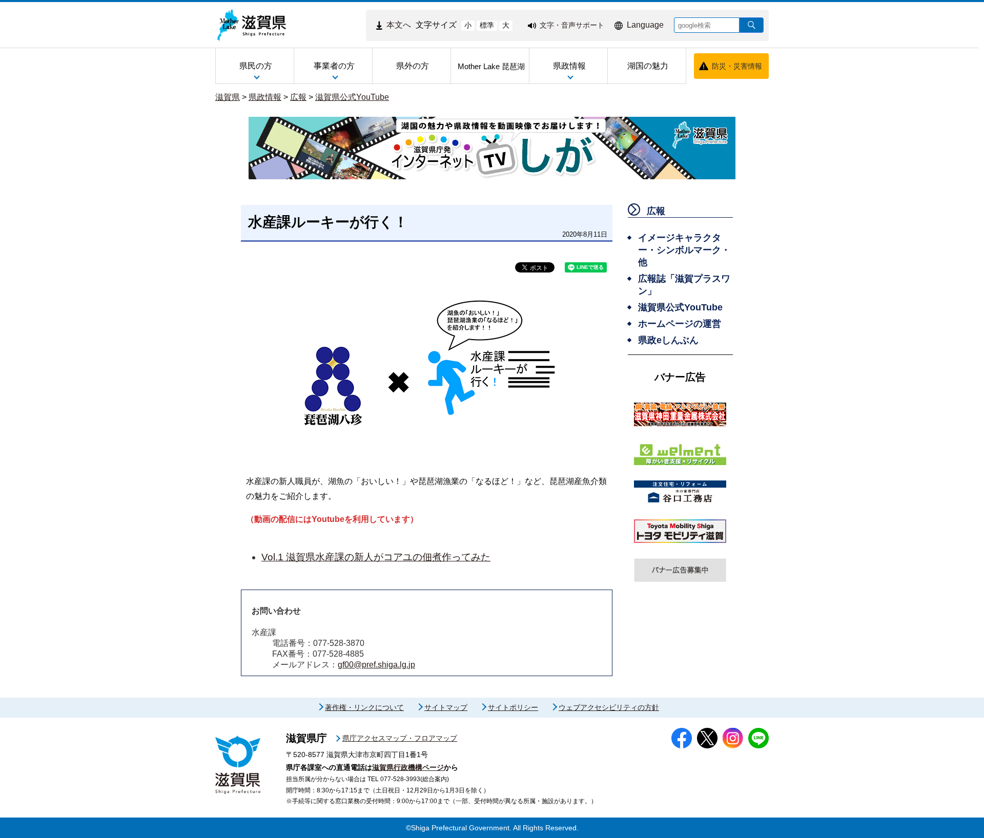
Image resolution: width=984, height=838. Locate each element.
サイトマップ (445, 707)
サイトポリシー (513, 707)
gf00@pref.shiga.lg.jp (376, 664)
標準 (487, 25)
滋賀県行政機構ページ (408, 767)
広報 (298, 97)
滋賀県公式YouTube (352, 97)
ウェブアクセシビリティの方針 (609, 707)
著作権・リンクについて (364, 707)
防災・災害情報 (737, 66)
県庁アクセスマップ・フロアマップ (399, 738)
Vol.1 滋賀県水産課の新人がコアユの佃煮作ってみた (375, 557)
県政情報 (265, 97)
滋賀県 (227, 97)
